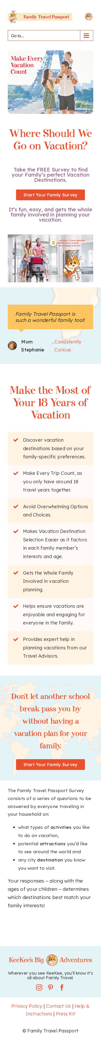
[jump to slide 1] (45, 277)
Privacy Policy (26, 1006)
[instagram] (39, 987)
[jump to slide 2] (50, 277)
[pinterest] (50, 987)
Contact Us (58, 1006)
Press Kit (65, 1013)
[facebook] (62, 987)
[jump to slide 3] (55, 277)
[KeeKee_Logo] (50, 956)
